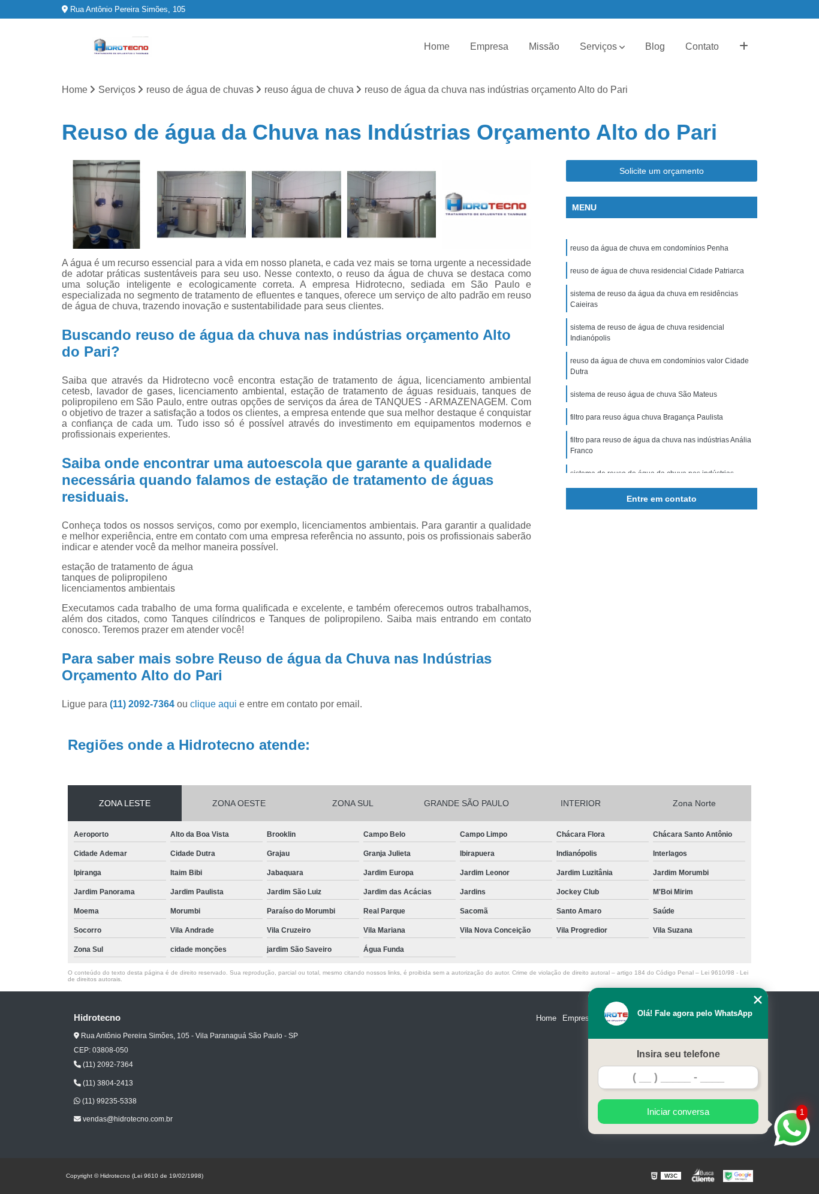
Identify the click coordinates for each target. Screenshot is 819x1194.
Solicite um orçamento (661, 171)
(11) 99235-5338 (108, 1101)
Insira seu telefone (678, 1054)
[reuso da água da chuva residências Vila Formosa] (296, 204)
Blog (655, 46)
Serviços (598, 46)
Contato (702, 46)
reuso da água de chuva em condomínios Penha (649, 248)
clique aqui (213, 704)
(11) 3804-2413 (107, 1083)
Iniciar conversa (678, 1111)
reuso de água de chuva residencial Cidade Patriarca (657, 271)
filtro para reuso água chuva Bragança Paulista (646, 417)
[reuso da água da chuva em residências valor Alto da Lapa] (201, 204)
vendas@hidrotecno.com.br (127, 1119)
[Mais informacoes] (743, 47)
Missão (544, 46)
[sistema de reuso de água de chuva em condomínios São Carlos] (106, 204)
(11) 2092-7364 (143, 704)
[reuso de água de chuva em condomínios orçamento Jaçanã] (486, 204)
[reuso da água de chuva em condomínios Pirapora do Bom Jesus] (391, 204)
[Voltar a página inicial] (122, 46)
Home (437, 46)
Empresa (489, 46)
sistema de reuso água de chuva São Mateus (643, 394)
